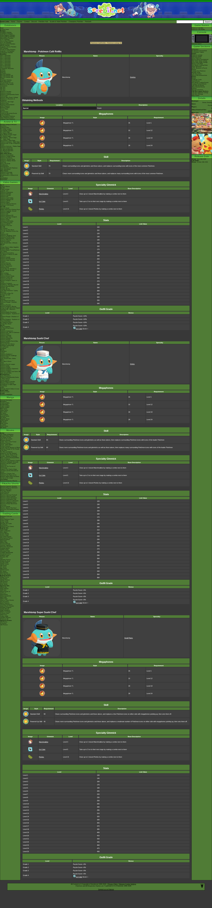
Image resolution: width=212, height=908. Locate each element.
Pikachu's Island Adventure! (8, 498)
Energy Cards (4, 522)
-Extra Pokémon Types (7, 519)
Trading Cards (10, 513)
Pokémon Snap (4, 365)
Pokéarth (88, 21)
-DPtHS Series (4, 570)
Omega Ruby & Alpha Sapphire (9, 247)
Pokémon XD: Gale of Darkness (9, 332)
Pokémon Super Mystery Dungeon (7, 260)
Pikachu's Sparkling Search (8, 502)
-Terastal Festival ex (6, 604)
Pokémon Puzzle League (7, 364)
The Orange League (6, 130)
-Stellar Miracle (4, 609)
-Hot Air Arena (4, 601)
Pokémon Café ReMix (6, 198)
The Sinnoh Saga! (5, 136)
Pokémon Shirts (5, 107)
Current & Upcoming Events (8, 113)
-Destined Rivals (5, 544)
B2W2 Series (4, 423)
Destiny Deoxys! (5, 446)
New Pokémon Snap (6, 222)
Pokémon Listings (197, 55)
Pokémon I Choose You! (7, 473)
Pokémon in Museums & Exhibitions (7, 99)
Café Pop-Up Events (198, 85)
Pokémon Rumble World (7, 258)
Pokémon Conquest (6, 283)
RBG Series (3, 409)
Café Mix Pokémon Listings (200, 92)
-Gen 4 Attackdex (5, 60)
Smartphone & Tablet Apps (8, 384)
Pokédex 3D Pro (5, 289)
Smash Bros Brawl (5, 324)
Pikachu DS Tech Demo (7, 344)
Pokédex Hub (43, 21)
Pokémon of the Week (7, 84)
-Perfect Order (4, 535)
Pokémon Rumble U (6, 279)
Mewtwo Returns (5, 440)
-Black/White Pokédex (6, 38)
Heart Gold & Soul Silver (7, 300)
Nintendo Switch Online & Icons (9, 389)
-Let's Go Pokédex (5, 42)
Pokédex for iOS (5, 295)
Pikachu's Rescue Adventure (8, 487)
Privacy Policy (113, 884)
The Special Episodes (6, 149)
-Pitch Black (3, 532)
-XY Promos (3, 583)
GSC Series (3, 411)
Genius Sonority (207, 102)
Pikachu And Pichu (5, 489)
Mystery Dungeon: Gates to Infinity (8, 281)
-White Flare (3, 542)
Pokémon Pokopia (5, 193)
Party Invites (195, 95)
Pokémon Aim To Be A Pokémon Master (10, 144)
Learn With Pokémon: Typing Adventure (9, 291)
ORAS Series (4, 426)
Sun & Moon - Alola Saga (7, 140)
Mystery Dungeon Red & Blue (9, 341)
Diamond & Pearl (5, 298)
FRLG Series (4, 414)
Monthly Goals (196, 72)
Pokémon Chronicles (6, 147)
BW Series (3, 422)
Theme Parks (4, 109)
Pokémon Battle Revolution (8, 312)
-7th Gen (2, 90)
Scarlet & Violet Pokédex (58, 21)
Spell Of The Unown (6, 439)
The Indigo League (5, 129)
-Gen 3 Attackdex (5, 58)
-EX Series (3, 571)
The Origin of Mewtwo (6, 434)
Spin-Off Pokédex (5, 74)
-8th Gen (2, 88)
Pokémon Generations (6, 155)
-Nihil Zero (3, 590)
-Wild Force (3, 614)
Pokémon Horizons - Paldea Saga (10, 146)
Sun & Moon (3, 228)
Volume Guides (4, 407)
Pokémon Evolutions (6, 158)
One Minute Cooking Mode (200, 65)
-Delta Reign (4, 529)
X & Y (2, 245)
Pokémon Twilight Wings (7, 156)
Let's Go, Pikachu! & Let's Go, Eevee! (9, 232)
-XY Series (3, 567)
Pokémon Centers (5, 93)
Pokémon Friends (5, 195)
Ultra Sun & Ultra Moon (7, 230)
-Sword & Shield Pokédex (7, 44)
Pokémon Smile (5, 219)
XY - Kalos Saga (5, 139)
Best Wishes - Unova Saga (8, 137)
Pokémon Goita (4, 391)
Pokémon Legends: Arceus (8, 211)
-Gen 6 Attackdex (5, 62)
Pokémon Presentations (7, 104)
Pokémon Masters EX (6, 199)
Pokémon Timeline (5, 91)
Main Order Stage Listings (199, 61)
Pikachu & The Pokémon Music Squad (9, 510)
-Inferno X (3, 593)
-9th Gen (2, 87)
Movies (10, 430)
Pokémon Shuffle (5, 257)
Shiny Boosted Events (198, 87)
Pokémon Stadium (5, 370)
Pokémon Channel (5, 335)
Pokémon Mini (4, 357)
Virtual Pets (3, 386)
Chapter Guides (5, 406)
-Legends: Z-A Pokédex (7, 51)
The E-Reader (4, 347)
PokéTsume (3, 179)
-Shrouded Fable (5, 551)
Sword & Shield (4, 208)
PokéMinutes (4, 165)
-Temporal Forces (5, 554)
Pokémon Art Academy (7, 253)
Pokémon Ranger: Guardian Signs (8, 302)
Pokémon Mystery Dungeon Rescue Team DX (8, 217)
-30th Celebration (5, 531)
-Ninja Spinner (4, 588)
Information (195, 49)
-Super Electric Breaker (7, 606)
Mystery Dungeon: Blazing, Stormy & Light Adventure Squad (10, 307)
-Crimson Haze (4, 613)
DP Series (3, 417)
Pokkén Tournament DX (7, 238)
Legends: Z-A (4, 191)
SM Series (3, 427)
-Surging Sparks (5, 548)
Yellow (2, 363)
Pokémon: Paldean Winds (8, 160)
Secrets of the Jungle (6, 478)
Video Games (10, 182)
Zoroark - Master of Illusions (8, 456)
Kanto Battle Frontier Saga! (8, 134)
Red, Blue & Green (5, 361)
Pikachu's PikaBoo (5, 490)
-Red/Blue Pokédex (6, 32)
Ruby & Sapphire (5, 326)
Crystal (2, 352)
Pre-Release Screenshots (199, 50)
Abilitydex (3, 73)
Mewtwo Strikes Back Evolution (9, 476)
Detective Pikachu (5, 240)
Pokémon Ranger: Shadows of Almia (9, 317)
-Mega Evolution (5, 539)
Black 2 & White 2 (5, 274)
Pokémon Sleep (5, 202)
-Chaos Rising (4, 533)
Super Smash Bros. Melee (8, 358)
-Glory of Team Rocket (7, 600)
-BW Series (3, 568)
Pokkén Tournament (6, 266)
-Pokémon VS (4, 619)
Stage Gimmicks (197, 66)
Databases (10, 25)
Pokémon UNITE (5, 201)
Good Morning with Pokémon (8, 168)
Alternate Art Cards (6, 523)
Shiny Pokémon (5, 152)
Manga (10, 397)
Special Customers (197, 89)
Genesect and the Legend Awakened (8, 464)
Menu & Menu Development (200, 59)
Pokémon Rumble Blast (7, 286)
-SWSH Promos (5, 580)
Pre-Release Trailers (198, 52)
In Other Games (5, 378)
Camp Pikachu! (4, 492)
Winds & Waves (5, 186)
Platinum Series (5, 419)
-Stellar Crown (4, 549)
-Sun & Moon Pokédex (7, 41)
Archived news (4, 29)
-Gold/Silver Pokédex (6, 34)
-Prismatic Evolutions (6, 546)
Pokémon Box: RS (5, 337)
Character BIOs (5, 403)
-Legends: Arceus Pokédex (8, 47)
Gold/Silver (3, 351)
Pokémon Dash (4, 334)
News (2, 28)
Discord (34, 21)
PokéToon (3, 162)
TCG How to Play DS (6, 293)
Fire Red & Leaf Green (7, 328)
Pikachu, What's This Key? (8, 508)
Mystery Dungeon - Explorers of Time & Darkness (9, 320)
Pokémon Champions (6, 192)
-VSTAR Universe (5, 617)
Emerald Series (4, 416)
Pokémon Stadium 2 (6, 354)
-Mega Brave (4, 594)
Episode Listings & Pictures (8, 124)
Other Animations (5, 169)
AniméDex (3, 126)
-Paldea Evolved (5, 561)
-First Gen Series (5, 574)
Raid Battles (3, 525)
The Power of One (5, 437)
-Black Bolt (3, 541)
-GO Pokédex (4, 48)
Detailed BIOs (4, 404)
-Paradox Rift (4, 557)
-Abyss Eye (3, 587)
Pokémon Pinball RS (6, 338)
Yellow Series (4, 410)
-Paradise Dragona (5, 607)
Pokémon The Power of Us (8, 475)
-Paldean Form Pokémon (7, 119)
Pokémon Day (4, 103)
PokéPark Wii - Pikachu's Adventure (7, 310)
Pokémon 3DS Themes (7, 383)
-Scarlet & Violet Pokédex (7, 49)
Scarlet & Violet (4, 189)
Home (13, 21)
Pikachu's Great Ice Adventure (9, 500)
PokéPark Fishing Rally (7, 345)
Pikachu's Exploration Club (8, 499)
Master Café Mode (197, 63)
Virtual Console (4, 380)
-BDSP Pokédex (5, 45)
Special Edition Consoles (7, 381)
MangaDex (3, 401)
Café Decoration (196, 74)
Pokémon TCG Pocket (7, 205)
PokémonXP (3, 96)
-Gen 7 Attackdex (5, 64)
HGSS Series (4, 420)
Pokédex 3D (3, 287)
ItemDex (2, 70)
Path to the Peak (5, 163)
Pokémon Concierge (6, 172)
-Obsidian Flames (5, 559)
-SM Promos (4, 581)
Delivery (194, 88)
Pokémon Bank (4, 248)
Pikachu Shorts (10, 483)
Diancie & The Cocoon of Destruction (7, 467)
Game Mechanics (5, 81)
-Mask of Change (5, 612)
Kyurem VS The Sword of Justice (10, 460)
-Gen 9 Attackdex (5, 67)
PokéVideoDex (4, 166)
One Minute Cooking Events (200, 82)
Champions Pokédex (76, 21)
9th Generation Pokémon (7, 116)
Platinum (2, 299)
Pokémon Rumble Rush (7, 237)
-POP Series (3, 584)
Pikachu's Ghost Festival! (8, 496)
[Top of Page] (202, 886)
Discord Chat (4, 112)
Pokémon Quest (5, 241)
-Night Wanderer (5, 610)
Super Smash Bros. (6, 373)
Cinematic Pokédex (6, 80)
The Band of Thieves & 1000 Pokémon (8, 255)
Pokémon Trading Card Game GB (10, 371)
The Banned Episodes (6, 150)
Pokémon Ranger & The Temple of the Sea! (9, 449)
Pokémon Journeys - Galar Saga (10, 142)
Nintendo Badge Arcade (7, 270)
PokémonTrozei (5, 342)
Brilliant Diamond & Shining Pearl (10, 209)
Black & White (4, 273)
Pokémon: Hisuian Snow (7, 159)
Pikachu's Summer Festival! (8, 495)
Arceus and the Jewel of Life (8, 455)
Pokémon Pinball (5, 367)
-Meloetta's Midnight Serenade (9, 462)
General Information (6, 400)
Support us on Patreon (106, 889)
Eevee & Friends (5, 506)
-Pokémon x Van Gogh (7, 101)
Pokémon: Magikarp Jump (8, 235)
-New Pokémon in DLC (7, 117)
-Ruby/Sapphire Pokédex (7, 35)
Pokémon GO (4, 196)
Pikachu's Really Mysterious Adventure (8, 504)
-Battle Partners (5, 603)
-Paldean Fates (4, 555)
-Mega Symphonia (5, 596)
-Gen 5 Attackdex (5, 61)
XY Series (3, 424)
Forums (19, 21)
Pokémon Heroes (5, 443)
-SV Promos (3, 578)
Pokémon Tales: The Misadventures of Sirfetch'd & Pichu (9, 175)
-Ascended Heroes (5, 536)
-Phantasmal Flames (6, 538)
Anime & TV (10, 122)
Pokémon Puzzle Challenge (8, 355)
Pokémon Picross (5, 263)
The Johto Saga (5, 132)
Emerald (2, 329)
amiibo (2, 387)
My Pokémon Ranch (6, 322)
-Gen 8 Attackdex (5, 65)
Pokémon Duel (4, 267)
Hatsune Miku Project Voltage (9, 97)
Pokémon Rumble (5, 305)
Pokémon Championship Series (9, 94)
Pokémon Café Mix (197, 28)
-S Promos (3, 623)
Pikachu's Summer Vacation (8, 486)
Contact (27, 21)
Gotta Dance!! (4, 493)
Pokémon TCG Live (6, 225)
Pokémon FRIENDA (6, 394)
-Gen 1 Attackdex (5, 55)
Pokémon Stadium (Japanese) (9, 368)
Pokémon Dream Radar (7, 276)
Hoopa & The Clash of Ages (8, 469)
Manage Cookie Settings (127, 884)
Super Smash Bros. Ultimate (8, 243)
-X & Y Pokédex (5, 39)
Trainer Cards (4, 520)
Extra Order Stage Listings (200, 62)
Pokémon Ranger (5, 339)
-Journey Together (5, 545)
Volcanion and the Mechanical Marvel (9, 471)
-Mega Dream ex (5, 591)
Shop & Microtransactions (199, 75)
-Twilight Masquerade (6, 552)
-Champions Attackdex (7, 68)
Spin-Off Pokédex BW (6, 77)
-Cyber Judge (4, 616)
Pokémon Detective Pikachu (8, 481)
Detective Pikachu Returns (8, 204)
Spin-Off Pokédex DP (6, 75)
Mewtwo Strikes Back (6, 436)
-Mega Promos (4, 577)
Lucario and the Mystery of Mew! (10, 447)
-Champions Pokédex (6, 52)
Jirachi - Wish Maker (6, 444)
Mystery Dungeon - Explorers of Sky (9, 314)
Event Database (5, 115)
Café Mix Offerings (197, 94)
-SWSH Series (4, 564)
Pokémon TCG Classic (7, 526)
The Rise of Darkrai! (6, 452)
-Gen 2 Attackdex (5, 57)
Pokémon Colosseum (6, 331)
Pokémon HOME (5, 212)
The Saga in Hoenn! (6, 133)
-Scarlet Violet (4, 562)
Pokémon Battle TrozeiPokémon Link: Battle (9, 250)
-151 (1, 558)
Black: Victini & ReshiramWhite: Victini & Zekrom (9, 458)
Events (194, 78)
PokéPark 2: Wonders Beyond (9, 285)
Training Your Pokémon (199, 71)
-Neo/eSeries (4, 572)
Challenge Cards (197, 79)
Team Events (196, 81)
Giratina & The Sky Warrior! (8, 453)
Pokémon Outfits (197, 56)
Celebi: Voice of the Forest (8, 442)
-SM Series (3, 565)
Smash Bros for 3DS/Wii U (8, 269)
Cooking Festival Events (199, 84)
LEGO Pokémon (5, 106)
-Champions (3, 86)
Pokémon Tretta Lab (6, 277)
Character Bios (4, 127)
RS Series (3, 413)
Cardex (2, 78)
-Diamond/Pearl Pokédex (7, 36)
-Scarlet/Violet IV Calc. (7, 83)
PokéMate (3, 348)
